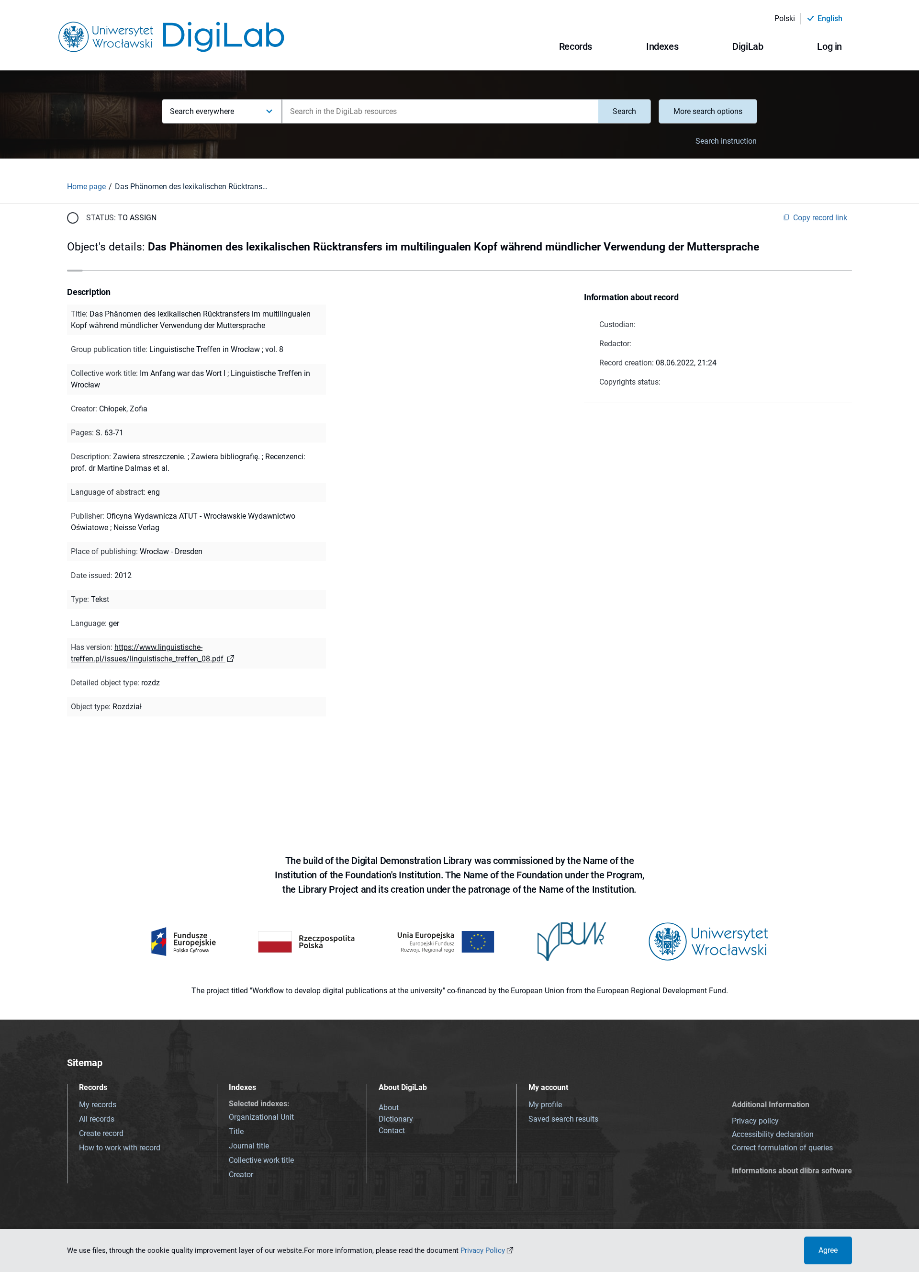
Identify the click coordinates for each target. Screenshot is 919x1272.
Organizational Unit (261, 1117)
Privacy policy (755, 1120)
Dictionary (396, 1119)
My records (97, 1104)
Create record (101, 1133)
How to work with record (119, 1147)
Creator (241, 1174)
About (389, 1107)
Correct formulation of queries (782, 1147)
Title (236, 1131)
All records (96, 1119)
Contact (392, 1130)
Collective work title (261, 1160)
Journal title (249, 1145)
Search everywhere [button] (202, 111)
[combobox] (440, 111)
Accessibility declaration (773, 1134)
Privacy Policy (482, 1250)
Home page (86, 186)
